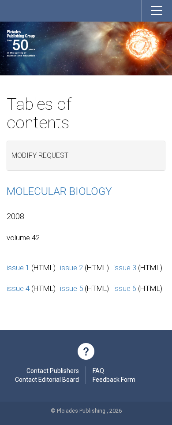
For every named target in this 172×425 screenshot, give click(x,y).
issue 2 (71, 267)
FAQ (98, 370)
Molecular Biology (59, 191)
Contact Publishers (52, 370)
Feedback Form (114, 379)
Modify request (39, 155)
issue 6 (124, 288)
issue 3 (124, 267)
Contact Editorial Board (47, 379)
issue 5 (71, 288)
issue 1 (18, 267)
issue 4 (18, 288)
